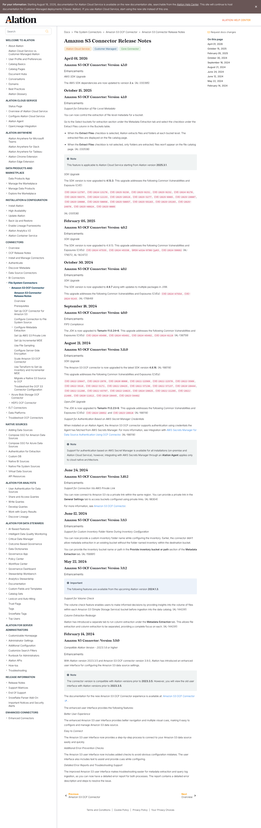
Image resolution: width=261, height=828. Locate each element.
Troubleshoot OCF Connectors (26, 417)
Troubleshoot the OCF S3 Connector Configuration (28, 388)
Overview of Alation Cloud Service (28, 111)
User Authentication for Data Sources (25, 490)
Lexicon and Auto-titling (22, 598)
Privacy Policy (140, 810)
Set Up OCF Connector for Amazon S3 (29, 312)
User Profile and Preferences (25, 59)
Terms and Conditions (98, 810)
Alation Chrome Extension (23, 156)
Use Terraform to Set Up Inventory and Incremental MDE (29, 370)
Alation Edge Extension (21, 161)
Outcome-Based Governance (25, 543)
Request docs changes (223, 32)
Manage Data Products (22, 188)
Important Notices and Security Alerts (26, 704)
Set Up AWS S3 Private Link (30, 335)
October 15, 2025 (217, 48)
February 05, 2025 (218, 53)
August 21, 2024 (216, 67)
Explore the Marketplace (22, 193)
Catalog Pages (17, 68)
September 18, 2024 (219, 62)
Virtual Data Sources (20, 471)
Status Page (15, 106)
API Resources (17, 476)
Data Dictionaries (18, 548)
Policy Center (16, 558)
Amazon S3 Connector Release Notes (28, 294)
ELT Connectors (18, 407)
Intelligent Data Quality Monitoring (28, 533)
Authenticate (16, 262)
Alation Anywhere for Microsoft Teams (26, 140)
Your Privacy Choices (162, 810)
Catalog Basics (17, 63)
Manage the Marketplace (23, 183)
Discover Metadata (19, 267)
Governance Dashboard (22, 568)
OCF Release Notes (20, 252)
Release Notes (17, 682)
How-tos (13, 665)
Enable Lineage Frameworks (25, 225)
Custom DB (15, 456)
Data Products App (19, 178)
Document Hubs (18, 73)
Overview (14, 247)
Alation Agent (16, 121)
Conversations (17, 78)
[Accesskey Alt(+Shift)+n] (195, 795)
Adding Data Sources (20, 429)
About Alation (16, 45)
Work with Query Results (22, 511)
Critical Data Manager (21, 538)
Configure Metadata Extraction (25, 329)
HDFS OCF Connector (23, 402)
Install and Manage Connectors (26, 257)
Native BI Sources (19, 461)
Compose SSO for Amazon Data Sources (27, 436)
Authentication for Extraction (24, 451)
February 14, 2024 (217, 85)
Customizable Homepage (23, 635)
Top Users (14, 618)
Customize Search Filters (23, 650)
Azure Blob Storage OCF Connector (25, 396)
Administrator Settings (21, 640)
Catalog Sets (16, 593)
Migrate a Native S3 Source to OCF (30, 380)
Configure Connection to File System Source (30, 321)
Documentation (17, 583)
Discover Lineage (18, 516)
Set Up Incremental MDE (28, 340)
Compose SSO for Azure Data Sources (26, 445)
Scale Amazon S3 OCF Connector (27, 360)
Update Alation (17, 215)
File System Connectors (23, 282)
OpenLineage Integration (23, 126)
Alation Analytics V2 (20, 230)
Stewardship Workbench (22, 573)
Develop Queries (18, 506)
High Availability (17, 210)
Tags (11, 608)
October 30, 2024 (217, 57)
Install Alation (16, 205)
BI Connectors (17, 277)
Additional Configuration (22, 645)
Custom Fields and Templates (25, 588)
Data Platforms (17, 412)
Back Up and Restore (20, 220)
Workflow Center (18, 563)
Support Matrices (18, 687)
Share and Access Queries (24, 496)
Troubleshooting (18, 670)
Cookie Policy (121, 810)
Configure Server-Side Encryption (27, 352)
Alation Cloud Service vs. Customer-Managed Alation (24, 52)
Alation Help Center (188, 4)
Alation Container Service (23, 235)
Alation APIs (15, 660)
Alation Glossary (18, 93)
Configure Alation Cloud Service (27, 116)
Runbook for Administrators (24, 655)
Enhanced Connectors (21, 718)
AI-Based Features (19, 528)
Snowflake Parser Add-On (23, 697)
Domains (13, 83)
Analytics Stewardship (21, 578)
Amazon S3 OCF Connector (27, 287)
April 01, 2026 (215, 44)
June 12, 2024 (215, 76)
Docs (67, 32)
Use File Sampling (24, 345)
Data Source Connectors (23, 272)
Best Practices (17, 88)
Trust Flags (15, 603)
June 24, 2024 (216, 71)
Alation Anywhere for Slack (24, 146)
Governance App (18, 553)
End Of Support (17, 692)
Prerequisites (21, 305)
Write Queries (16, 501)
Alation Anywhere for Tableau (25, 151)
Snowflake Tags (18, 613)
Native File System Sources (24, 466)
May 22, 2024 (215, 81)
